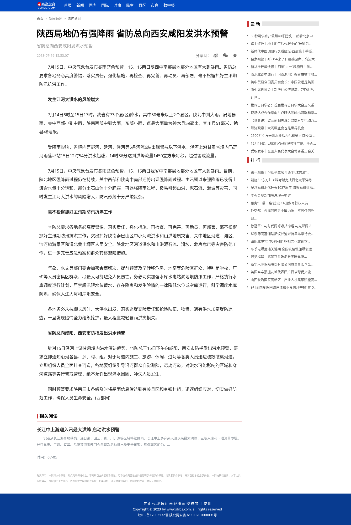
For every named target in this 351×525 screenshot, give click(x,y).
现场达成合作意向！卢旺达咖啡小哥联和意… (284, 112)
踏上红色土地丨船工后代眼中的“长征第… (281, 43)
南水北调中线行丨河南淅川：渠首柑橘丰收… (284, 74)
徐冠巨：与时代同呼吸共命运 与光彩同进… (282, 226)
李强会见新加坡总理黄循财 (271, 195)
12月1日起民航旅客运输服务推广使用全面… (283, 143)
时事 (117, 5)
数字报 (169, 5)
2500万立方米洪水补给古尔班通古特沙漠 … (283, 135)
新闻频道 (55, 18)
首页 (68, 5)
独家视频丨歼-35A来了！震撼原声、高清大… (284, 59)
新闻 (80, 5)
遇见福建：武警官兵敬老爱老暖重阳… (279, 256)
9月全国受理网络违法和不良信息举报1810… (283, 287)
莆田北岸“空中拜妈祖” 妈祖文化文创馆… (280, 241)
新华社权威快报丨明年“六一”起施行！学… (282, 66)
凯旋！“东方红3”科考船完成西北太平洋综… (282, 180)
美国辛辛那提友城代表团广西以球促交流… (282, 272)
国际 (105, 5)
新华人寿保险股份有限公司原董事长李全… (282, 264)
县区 (142, 5)
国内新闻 (74, 18)
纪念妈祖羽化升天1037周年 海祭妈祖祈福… (283, 187)
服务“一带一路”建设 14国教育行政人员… (281, 203)
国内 (92, 5)
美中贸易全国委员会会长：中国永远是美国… (284, 82)
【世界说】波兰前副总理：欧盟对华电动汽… (284, 120)
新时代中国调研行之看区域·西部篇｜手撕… (282, 51)
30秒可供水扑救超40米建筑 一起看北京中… (283, 36)
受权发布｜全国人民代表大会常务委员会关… (284, 151)
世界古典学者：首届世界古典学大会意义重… (284, 105)
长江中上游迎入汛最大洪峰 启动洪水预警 (78, 429)
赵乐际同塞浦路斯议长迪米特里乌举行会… (282, 233)
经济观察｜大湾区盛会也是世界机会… (279, 128)
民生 (130, 5)
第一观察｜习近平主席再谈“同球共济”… (280, 172)
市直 (155, 5)
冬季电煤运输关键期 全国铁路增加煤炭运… (282, 249)
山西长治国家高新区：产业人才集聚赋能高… (284, 279)
